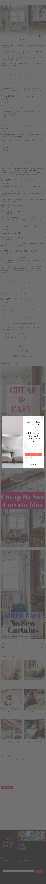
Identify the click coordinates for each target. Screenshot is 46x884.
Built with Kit (33, 465)
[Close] (42, 417)
